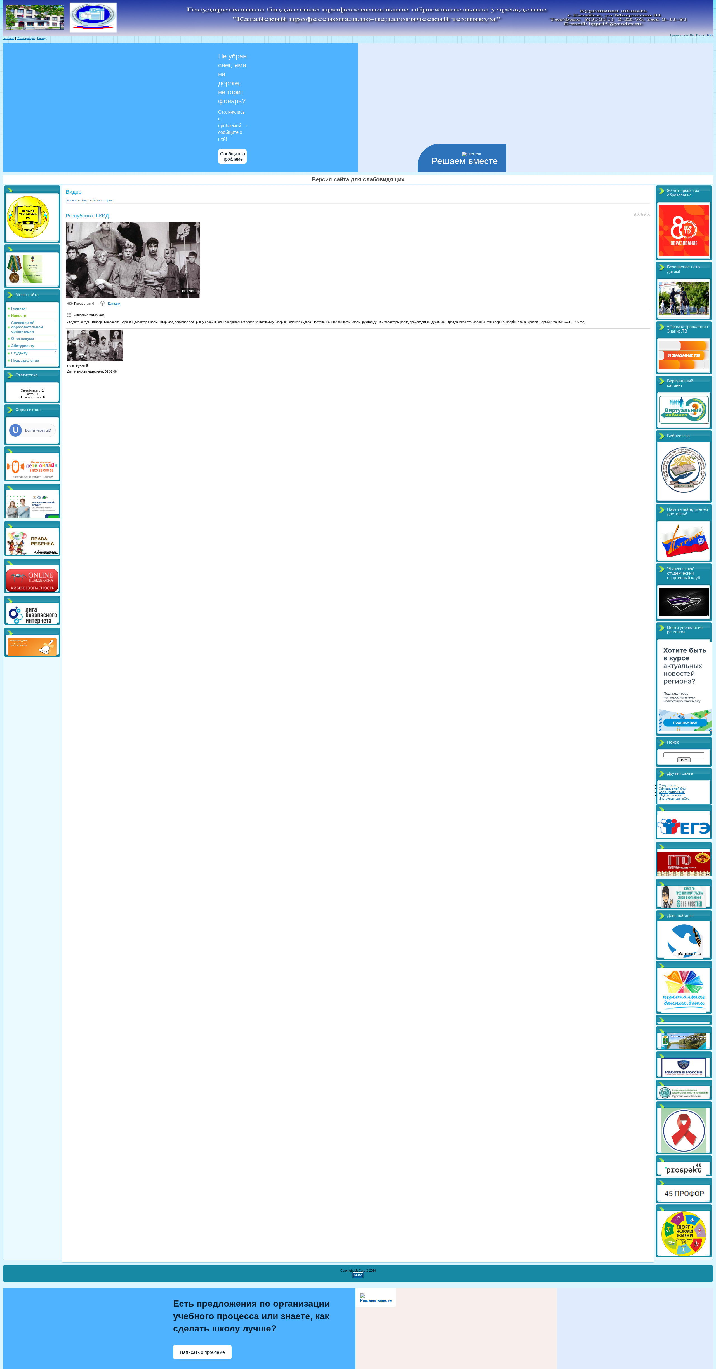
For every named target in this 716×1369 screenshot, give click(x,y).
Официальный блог (672, 788)
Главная (8, 38)
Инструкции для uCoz (674, 798)
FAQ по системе (670, 795)
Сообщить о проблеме (232, 156)
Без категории (102, 200)
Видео (85, 200)
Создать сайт (668, 785)
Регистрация (26, 38)
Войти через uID (38, 430)
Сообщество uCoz (672, 792)
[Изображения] (95, 346)
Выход (41, 38)
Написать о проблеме (202, 1352)
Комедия (114, 303)
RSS (710, 35)
